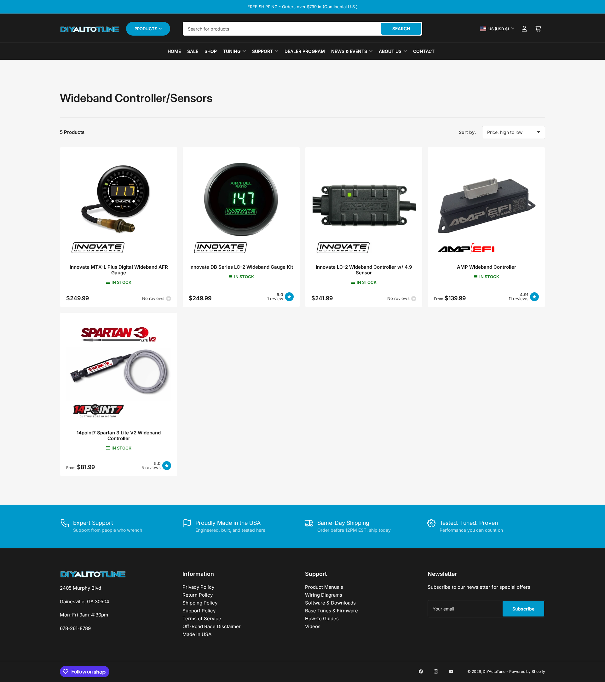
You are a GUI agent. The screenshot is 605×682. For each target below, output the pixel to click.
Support (262, 51)
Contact (424, 51)
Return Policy (197, 595)
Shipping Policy (199, 603)
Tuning (231, 51)
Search (401, 28)
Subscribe (523, 608)
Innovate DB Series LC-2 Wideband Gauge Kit (241, 267)
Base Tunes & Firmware (331, 611)
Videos (312, 626)
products (146, 28)
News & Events (349, 51)
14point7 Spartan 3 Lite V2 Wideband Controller (119, 435)
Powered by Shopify (527, 671)
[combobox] (302, 29)
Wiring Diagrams (323, 595)
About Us (390, 51)
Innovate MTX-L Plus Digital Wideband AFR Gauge (119, 270)
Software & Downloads (330, 603)
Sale (192, 51)
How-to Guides (322, 619)
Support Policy (199, 611)
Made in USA (196, 634)
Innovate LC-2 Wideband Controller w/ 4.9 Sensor (364, 270)
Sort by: (467, 132)
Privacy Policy (198, 587)
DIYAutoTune (494, 671)
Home (174, 51)
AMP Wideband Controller (486, 267)
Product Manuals (324, 587)
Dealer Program (305, 51)
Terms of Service (201, 619)
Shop (211, 51)
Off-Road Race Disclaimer (211, 626)
